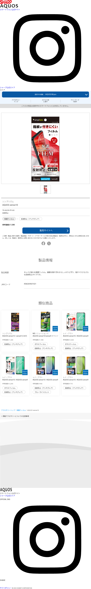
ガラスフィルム (40, 344)
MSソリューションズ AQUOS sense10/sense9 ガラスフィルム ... (45, 336)
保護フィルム (9, 219)
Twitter (49, 243)
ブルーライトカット (42, 392)
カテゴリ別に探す (45, 101)
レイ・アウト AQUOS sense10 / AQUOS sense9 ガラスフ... (75, 336)
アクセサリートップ (16, 101)
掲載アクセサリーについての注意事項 (16, 416)
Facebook (44, 243)
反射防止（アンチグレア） (30, 219)
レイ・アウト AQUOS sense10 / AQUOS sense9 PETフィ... (45, 379)
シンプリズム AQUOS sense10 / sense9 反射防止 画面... (14, 336)
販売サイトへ (46, 230)
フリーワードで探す (75, 101)
